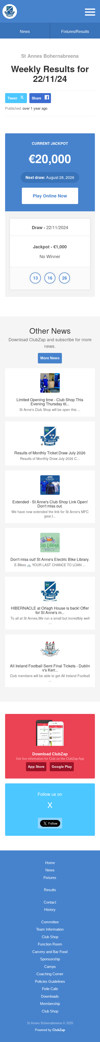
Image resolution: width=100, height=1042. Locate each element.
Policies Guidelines (50, 981)
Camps (50, 966)
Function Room (50, 944)
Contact (50, 902)
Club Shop (50, 937)
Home (50, 863)
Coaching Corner (49, 974)
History (50, 909)
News (25, 31)
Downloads (50, 996)
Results (50, 890)
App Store (36, 767)
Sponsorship (50, 959)
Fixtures (49, 878)
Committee (50, 922)
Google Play (62, 767)
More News (49, 358)
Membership (50, 1004)
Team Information (50, 929)
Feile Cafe (50, 989)
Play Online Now (50, 196)
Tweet (12, 98)
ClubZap (58, 1030)
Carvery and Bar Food (49, 952)
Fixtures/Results (75, 31)
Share (36, 98)
